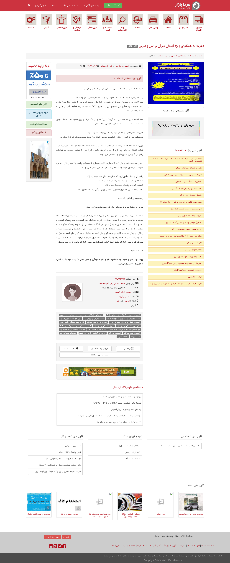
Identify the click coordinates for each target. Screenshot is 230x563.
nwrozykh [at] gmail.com (112, 283)
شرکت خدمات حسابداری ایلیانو (188, 168)
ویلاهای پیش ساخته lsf (129, 446)
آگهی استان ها (193, 546)
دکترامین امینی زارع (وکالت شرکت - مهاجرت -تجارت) (180, 236)
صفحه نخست (196, 56)
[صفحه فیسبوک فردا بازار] (64, 547)
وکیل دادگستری (194, 277)
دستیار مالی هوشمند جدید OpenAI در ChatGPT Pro (117, 403)
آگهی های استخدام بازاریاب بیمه (70, 318)
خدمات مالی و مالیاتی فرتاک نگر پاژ (186, 188)
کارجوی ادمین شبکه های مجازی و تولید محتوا (180, 446)
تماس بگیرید (124, 297)
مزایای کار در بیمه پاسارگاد (97, 322)
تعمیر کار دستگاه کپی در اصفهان (188, 181)
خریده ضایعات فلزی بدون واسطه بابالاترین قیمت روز (58, 471)
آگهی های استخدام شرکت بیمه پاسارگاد (72, 329)
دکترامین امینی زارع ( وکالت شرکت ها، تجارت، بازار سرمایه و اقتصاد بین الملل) (177, 160)
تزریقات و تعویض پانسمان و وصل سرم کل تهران (181, 263)
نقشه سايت (142, 546)
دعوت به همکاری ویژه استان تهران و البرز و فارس (171, 46)
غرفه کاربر (127, 349)
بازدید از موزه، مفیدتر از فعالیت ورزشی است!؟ (121, 397)
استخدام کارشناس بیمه (68, 333)
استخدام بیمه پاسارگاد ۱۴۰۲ (97, 329)
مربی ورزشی (160, 514)
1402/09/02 (92, 66)
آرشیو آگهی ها (155, 546)
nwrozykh (120, 279)
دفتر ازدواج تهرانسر (193, 249)
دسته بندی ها (70, 5)
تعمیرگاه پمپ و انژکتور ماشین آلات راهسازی (183, 222)
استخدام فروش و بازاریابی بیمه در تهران (125, 322)
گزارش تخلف (70, 349)
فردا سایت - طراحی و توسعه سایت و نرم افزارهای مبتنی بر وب (175, 284)
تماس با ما (116, 546)
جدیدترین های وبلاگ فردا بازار (128, 387)
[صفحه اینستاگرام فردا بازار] (51, 547)
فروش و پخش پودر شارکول (190, 195)
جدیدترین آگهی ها (91, 5)
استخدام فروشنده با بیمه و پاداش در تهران (81, 315)
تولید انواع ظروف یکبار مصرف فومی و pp (63, 459)
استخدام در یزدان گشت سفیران (38, 514)
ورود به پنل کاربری (52, 537)
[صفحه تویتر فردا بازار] (60, 547)
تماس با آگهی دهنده (99, 355)
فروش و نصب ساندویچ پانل (189, 215)
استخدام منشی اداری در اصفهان (191, 514)
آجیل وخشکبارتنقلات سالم (70, 452)
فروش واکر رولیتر (194, 243)
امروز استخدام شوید (38, 124)
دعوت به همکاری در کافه (69, 514)
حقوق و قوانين (129, 546)
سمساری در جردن (73, 446)
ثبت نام (66, 537)
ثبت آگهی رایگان (39, 133)
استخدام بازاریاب (115, 333)
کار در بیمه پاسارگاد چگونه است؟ (72, 322)
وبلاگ (165, 546)
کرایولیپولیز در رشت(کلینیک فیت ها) (186, 209)
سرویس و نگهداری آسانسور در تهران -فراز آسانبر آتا (180, 202)
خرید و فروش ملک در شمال (38, 114)
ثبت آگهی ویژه (181, 150)
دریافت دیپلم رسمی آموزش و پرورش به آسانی (182, 175)
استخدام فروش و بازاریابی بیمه (94, 318)
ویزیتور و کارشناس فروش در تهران (92, 333)
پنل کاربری (39, 5)
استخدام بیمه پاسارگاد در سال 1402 (123, 315)
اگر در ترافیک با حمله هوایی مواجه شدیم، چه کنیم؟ (119, 422)
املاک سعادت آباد (132, 459)
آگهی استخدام (162, 56)
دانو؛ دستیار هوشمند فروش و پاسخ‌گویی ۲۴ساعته (60, 465)
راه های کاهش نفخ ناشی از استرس (126, 409)
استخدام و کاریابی (179, 56)
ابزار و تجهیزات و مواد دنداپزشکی (187, 256)
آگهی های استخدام (39, 104)
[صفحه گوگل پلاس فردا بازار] (55, 547)
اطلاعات (54, 5)
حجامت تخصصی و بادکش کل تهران (186, 270)
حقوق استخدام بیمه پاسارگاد (104, 325)
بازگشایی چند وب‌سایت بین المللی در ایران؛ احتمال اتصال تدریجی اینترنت (109, 416)
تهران (127, 301)
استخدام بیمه (135, 336)
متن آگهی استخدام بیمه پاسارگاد (128, 325)
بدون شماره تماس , (122, 292)
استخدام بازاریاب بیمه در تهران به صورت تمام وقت (123, 318)
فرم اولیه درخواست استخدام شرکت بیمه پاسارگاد (124, 329)
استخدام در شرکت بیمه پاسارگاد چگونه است (75, 325)
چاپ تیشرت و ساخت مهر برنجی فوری (185, 229)
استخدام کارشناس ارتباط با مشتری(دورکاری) (130, 515)
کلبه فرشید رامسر (132, 452)
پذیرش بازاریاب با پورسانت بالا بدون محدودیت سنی (99, 515)
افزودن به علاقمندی (99, 349)
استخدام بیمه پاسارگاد (132, 333)
